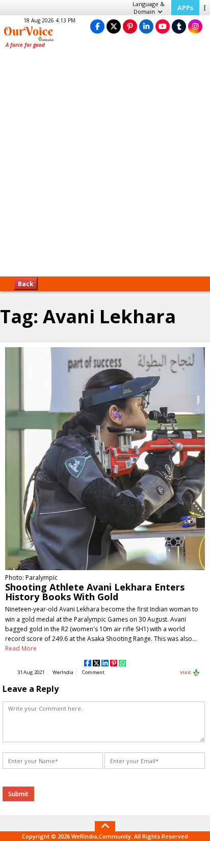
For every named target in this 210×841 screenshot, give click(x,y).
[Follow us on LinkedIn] (146, 26)
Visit (186, 672)
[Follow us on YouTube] (162, 26)
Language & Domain (149, 7)
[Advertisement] (105, 166)
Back (26, 283)
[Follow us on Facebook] (97, 26)
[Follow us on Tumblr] (179, 26)
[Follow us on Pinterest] (130, 26)
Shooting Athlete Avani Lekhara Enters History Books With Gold (95, 592)
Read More (21, 648)
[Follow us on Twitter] (114, 26)
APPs (185, 7)
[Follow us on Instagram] (195, 26)
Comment (93, 672)
